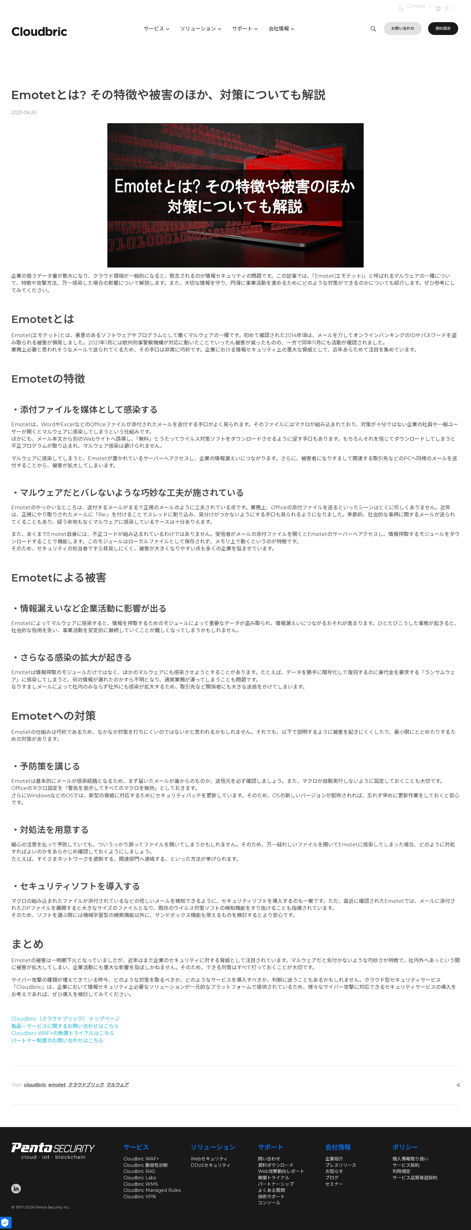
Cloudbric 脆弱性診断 (145, 1165)
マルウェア (117, 1085)
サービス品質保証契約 (414, 1178)
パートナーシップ (276, 1184)
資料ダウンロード (276, 1165)
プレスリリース (340, 1165)
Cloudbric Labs (139, 1178)
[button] (450, 9)
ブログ (332, 1178)
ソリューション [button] (198, 29)
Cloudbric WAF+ (141, 1159)
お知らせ (334, 1171)
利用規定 (401, 1171)
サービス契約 (405, 1165)
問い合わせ (269, 1159)
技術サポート (271, 1197)
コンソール (269, 1203)
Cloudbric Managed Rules (152, 1190)
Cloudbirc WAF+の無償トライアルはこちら (62, 1033)
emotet (57, 1085)
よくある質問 (271, 1190)
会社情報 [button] (279, 29)
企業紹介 (334, 1159)
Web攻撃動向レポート (281, 1171)
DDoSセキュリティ (211, 1165)
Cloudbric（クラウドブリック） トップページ (65, 1019)
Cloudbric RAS (139, 1171)
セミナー (334, 1184)
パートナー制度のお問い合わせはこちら (57, 1041)
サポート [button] (242, 29)
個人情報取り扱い (410, 1159)
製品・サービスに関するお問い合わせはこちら (65, 1026)
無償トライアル (273, 1178)
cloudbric (35, 1085)
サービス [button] (154, 29)
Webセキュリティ (209, 1159)
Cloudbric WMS (140, 1184)
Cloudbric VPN (139, 1197)
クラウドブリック (86, 1085)
